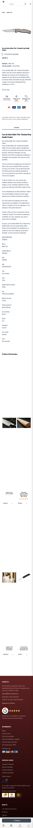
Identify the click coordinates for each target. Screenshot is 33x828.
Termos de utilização (7, 770)
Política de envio (6, 733)
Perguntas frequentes (8, 764)
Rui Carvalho (15, 54)
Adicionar (17, 820)
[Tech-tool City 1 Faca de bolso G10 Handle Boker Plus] (24, 577)
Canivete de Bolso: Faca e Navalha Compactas (15, 119)
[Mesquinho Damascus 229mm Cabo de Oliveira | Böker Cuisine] (24, 423)
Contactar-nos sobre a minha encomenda (12, 699)
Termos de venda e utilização (9, 742)
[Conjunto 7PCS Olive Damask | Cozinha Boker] (9, 577)
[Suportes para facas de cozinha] (9, 423)
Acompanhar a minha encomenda (10, 697)
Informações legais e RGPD (9, 745)
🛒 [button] (12, 503)
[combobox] (16, 3)
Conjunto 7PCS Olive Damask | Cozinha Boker (9, 648)
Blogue (4, 731)
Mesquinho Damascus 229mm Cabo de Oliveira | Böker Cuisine (24, 494)
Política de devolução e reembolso (11, 739)
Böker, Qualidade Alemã (23, 117)
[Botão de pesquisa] (25, 3)
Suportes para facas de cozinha (9, 493)
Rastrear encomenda (7, 767)
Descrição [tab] (16, 127)
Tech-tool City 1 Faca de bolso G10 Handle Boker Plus (24, 648)
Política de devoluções (8, 773)
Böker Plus (13, 117)
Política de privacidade (8, 736)
